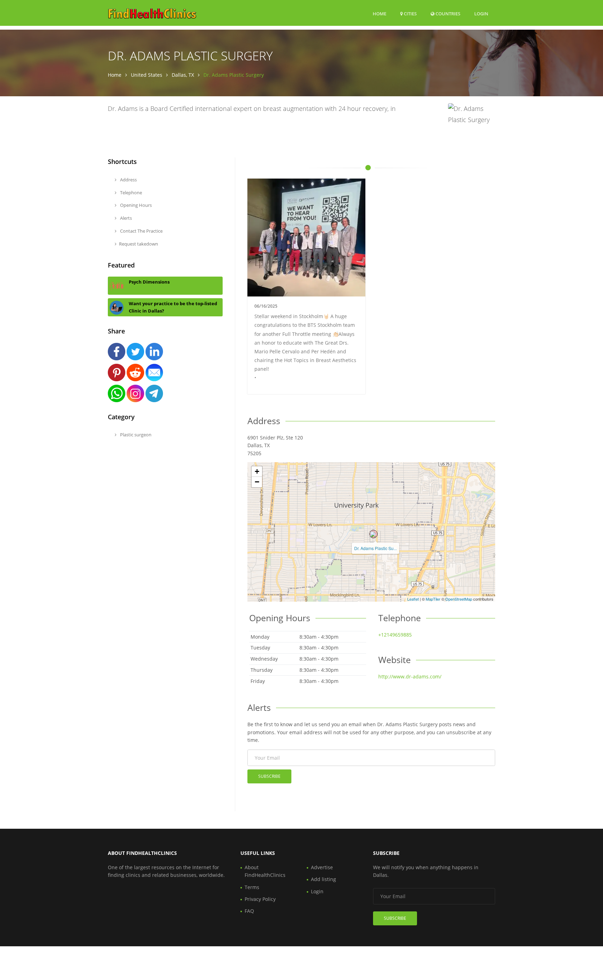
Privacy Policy (260, 899)
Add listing (323, 879)
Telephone (130, 192)
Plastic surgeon (135, 434)
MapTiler (433, 599)
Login (481, 13)
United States (146, 75)
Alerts (125, 218)
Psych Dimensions (149, 282)
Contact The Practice (141, 231)
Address (128, 179)
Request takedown (138, 244)
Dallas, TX (183, 75)
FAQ (249, 911)
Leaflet (413, 599)
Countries (447, 13)
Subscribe (269, 776)
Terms (252, 887)
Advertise (322, 867)
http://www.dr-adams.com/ (409, 676)
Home (379, 13)
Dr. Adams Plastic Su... (375, 548)
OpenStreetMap (458, 599)
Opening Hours (135, 205)
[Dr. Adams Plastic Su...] (373, 534)
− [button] (257, 482)
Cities (410, 13)
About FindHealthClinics (265, 871)
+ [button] (257, 471)
